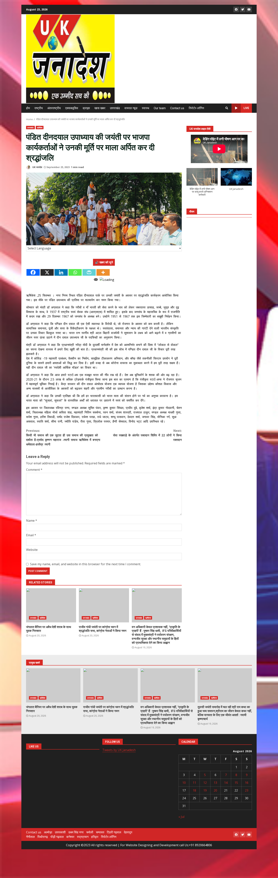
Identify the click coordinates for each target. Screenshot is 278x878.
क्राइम (86, 108)
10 (184, 783)
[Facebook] (33, 272)
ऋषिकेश (39, 127)
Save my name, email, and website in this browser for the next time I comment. (85, 564)
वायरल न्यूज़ (130, 108)
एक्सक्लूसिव (71, 108)
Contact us (177, 108)
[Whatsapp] (75, 272)
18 (194, 790)
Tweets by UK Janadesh (119, 750)
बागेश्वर (70, 837)
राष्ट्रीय (38, 108)
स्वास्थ (145, 108)
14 (226, 783)
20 (215, 790)
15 (236, 783)
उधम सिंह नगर (76, 832)
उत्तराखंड (115, 108)
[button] (202, 184)
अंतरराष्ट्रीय (54, 108)
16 (246, 783)
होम (28, 108)
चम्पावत (100, 832)
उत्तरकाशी (60, 832)
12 (205, 783)
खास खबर (99, 108)
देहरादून (128, 832)
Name (31, 520)
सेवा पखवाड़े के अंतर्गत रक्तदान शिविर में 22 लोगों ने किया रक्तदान (147, 435)
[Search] (226, 108)
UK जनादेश (37, 167)
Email (31, 535)
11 (194, 783)
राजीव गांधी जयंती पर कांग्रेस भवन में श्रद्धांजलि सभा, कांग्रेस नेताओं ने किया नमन (104, 605)
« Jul (181, 817)
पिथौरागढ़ (42, 837)
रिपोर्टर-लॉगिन (196, 108)
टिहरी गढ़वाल (114, 832)
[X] (47, 272)
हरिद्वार (94, 837)
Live (246, 108)
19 (205, 790)
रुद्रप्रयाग (83, 837)
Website (32, 550)
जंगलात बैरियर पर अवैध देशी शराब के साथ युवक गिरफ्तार (51, 605)
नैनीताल (30, 837)
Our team (160, 108)
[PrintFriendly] (89, 272)
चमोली (89, 832)
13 (215, 783)
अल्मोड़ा (48, 832)
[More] (103, 272)
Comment (34, 470)
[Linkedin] (61, 272)
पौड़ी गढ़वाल (57, 837)
